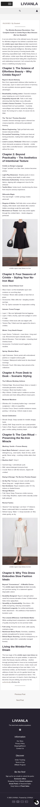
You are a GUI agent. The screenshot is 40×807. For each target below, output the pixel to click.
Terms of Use (20, 762)
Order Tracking (20, 760)
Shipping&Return (20, 746)
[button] (20, 11)
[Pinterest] (20, 730)
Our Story (20, 741)
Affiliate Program (20, 765)
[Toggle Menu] (10, 4)
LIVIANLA (29, 4)
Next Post (20, 700)
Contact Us (20, 748)
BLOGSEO (6, 23)
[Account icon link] (37, 11)
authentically (6, 682)
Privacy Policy (20, 743)
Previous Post (20, 694)
